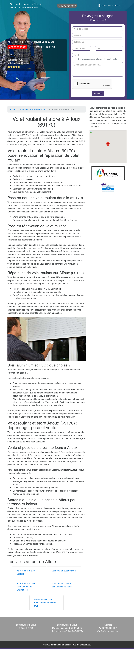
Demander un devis (110, 5)
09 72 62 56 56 (68, 5)
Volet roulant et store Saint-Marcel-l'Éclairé (62, 585)
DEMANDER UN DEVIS (43, 46)
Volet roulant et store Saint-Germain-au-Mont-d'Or (45, 602)
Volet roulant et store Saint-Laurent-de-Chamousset (25, 586)
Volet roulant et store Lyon (64, 570)
